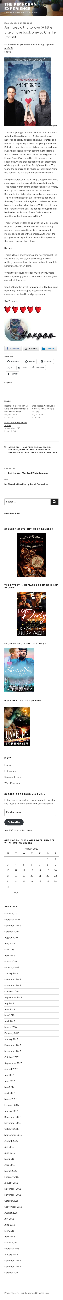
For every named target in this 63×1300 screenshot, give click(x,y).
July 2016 (9, 1147)
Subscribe (14, 822)
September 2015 (13, 1207)
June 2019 (9, 943)
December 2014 (12, 1260)
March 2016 (10, 1171)
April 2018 (9, 1021)
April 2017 (9, 1093)
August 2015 (11, 1212)
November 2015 (12, 1195)
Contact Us (12, 513)
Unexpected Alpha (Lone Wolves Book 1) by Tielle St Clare (43, 408)
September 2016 (13, 1135)
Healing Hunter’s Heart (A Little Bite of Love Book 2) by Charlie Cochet (16, 408)
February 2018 (11, 1033)
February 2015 (11, 1248)
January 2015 (11, 1254)
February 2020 (12, 919)
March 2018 (10, 1027)
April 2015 (9, 1236)
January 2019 (11, 973)
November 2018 (12, 985)
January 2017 (11, 1111)
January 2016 (11, 1183)
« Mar (15, 892)
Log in (7, 765)
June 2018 (9, 1009)
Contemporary (32, 447)
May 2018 (9, 1015)
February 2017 (11, 1105)
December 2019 (12, 925)
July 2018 (9, 1003)
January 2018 (11, 1039)
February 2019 (11, 967)
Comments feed (12, 777)
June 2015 (9, 1224)
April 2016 (9, 1165)
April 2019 (9, 955)
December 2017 (12, 1045)
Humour (24, 450)
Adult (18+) (15, 447)
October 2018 (11, 991)
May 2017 (9, 1087)
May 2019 (9, 949)
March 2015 (10, 1242)
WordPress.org (12, 783)
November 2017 (12, 1051)
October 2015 (11, 1201)
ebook (46, 447)
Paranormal (16, 452)
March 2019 (10, 961)
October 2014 (11, 1272)
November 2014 (12, 1266)
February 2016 (11, 1177)
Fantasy (13, 450)
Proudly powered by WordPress (34, 1293)
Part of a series (35, 452)
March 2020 (10, 913)
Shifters (52, 452)
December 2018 (12, 979)
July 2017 (9, 1075)
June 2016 (9, 1153)
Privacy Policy (11, 1293)
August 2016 (11, 1141)
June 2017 (9, 1081)
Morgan (28, 23)
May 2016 (9, 1159)
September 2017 (13, 1063)
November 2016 (12, 1123)
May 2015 (9, 1230)
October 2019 (11, 931)
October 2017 (11, 1057)
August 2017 (11, 1069)
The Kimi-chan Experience (20, 6)
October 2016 (11, 1129)
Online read (43, 450)
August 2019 (11, 937)
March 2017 (10, 1099)
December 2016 (12, 1117)
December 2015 (12, 1189)
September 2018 (13, 997)
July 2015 (9, 1218)
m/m (32, 450)
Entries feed (10, 771)
